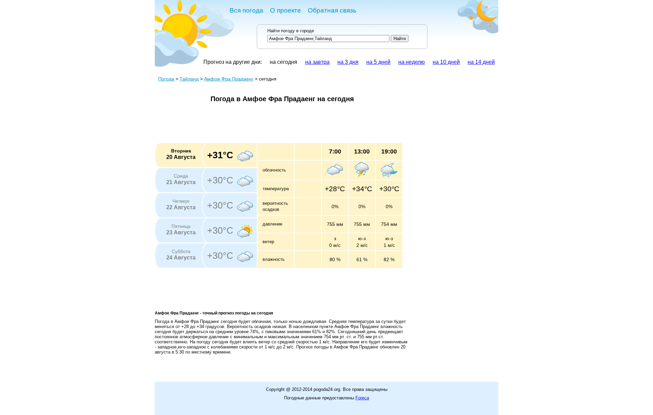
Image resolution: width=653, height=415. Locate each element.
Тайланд (189, 79)
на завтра (317, 62)
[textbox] (328, 38)
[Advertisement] (278, 125)
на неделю (411, 62)
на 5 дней (378, 62)
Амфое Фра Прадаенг (228, 79)
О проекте (285, 10)
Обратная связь (332, 10)
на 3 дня (347, 62)
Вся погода (246, 10)
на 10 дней (446, 62)
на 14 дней (481, 62)
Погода (166, 79)
